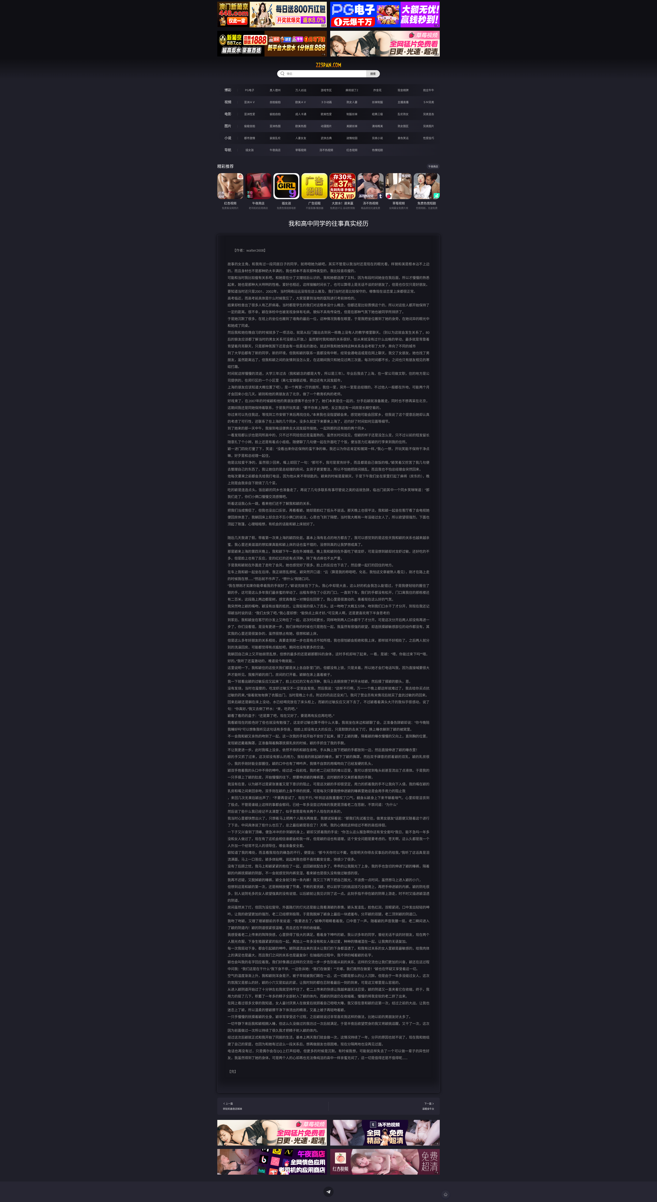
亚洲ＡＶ (249, 102)
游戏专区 (326, 90)
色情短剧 (377, 150)
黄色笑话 (403, 138)
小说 (227, 138)
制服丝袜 (351, 114)
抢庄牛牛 (428, 90)
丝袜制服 (377, 102)
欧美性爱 (326, 114)
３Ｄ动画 (326, 102)
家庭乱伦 (275, 138)
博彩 (227, 90)
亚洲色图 (275, 126)
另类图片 (428, 126)
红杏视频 (351, 150)
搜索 (373, 74)
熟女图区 (403, 126)
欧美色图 (300, 126)
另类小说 (377, 138)
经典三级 (377, 114)
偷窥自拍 (249, 126)
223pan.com (328, 65)
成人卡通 (300, 114)
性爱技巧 (428, 138)
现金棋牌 (403, 90)
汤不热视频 (326, 150)
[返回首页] (445, 1194)
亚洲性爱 (249, 114)
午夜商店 (275, 150)
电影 (227, 114)
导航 (227, 150)
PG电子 (249, 90)
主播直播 (403, 102)
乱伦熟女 (403, 114)
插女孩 (250, 150)
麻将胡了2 (352, 90)
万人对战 (300, 90)
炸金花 (377, 90)
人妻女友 (300, 138)
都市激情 (249, 138)
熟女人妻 (351, 102)
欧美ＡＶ (300, 102)
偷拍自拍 (275, 114)
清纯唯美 (377, 126)
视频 (227, 102)
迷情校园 (351, 138)
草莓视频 (300, 150)
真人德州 (275, 90)
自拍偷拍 (275, 102)
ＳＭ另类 (428, 102)
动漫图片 (326, 126)
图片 (227, 126)
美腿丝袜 (351, 126)
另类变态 (428, 114)
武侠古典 (326, 138)
